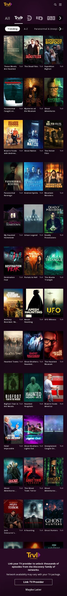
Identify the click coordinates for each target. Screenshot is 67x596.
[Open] (60, 4)
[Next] (60, 18)
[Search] (53, 4)
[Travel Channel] (8, 5)
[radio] (7, 18)
